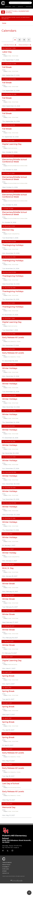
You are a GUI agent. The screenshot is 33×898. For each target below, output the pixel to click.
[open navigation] (3, 12)
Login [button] (13, 6)
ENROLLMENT (8, 6)
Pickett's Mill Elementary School (17, 12)
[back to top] (29, 892)
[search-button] (30, 3)
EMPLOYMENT (29, 6)
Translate (20, 6)
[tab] (15, 40)
